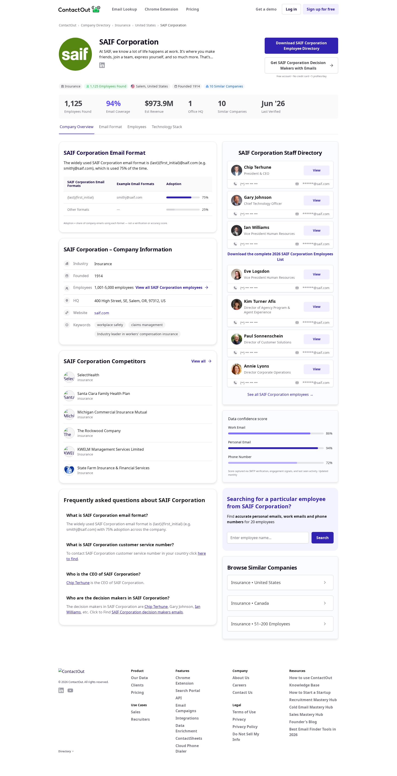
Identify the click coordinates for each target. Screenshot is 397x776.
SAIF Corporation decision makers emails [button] (147, 612)
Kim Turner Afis (260, 301)
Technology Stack (167, 126)
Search (322, 537)
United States (145, 25)
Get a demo (266, 9)
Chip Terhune (78, 582)
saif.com (101, 312)
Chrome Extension (161, 9)
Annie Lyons (256, 366)
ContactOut (67, 25)
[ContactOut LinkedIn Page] (61, 718)
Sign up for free (321, 9)
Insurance (122, 25)
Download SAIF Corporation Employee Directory (301, 45)
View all (198, 361)
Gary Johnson (258, 197)
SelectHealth (88, 374)
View (316, 170)
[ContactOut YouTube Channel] (70, 718)
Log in (291, 9)
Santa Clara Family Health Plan (103, 393)
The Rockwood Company (99, 430)
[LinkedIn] (102, 65)
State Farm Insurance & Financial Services (113, 467)
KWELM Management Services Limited (110, 449)
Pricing (192, 9)
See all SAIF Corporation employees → (280, 394)
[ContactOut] (80, 9)
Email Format (110, 126)
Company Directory (95, 25)
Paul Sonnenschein (263, 336)
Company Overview (77, 126)
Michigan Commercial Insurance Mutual (112, 412)
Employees (137, 126)
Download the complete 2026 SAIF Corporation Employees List (280, 256)
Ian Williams (256, 227)
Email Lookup (124, 9)
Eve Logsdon (256, 271)
